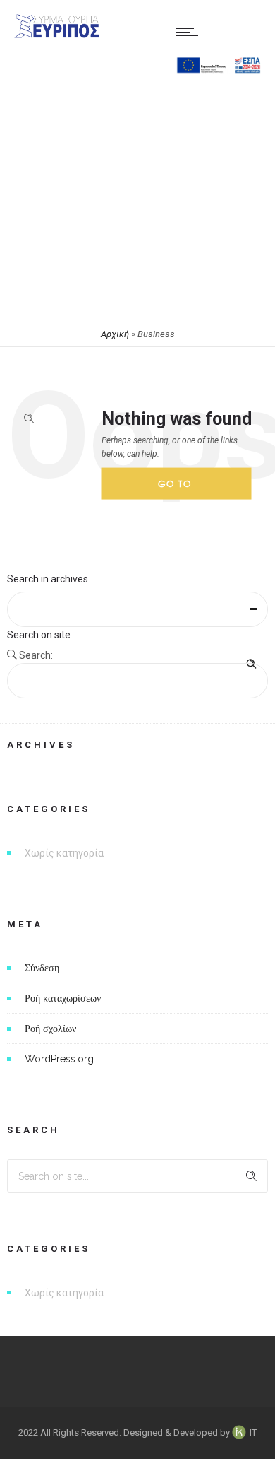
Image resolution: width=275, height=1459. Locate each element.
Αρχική (115, 334)
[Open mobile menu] (190, 32)
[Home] (56, 34)
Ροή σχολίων (50, 1028)
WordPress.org (59, 1059)
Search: (36, 655)
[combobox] (137, 609)
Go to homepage (187, 488)
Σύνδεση (42, 967)
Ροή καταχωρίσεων (63, 998)
